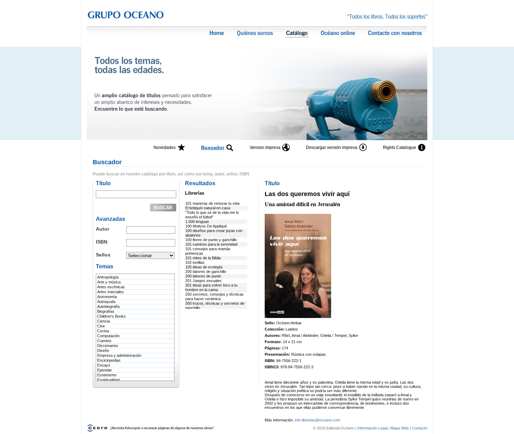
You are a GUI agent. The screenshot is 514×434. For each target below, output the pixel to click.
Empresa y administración (119, 355)
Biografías (105, 311)
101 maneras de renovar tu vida (212, 203)
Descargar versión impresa (331, 147)
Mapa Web (400, 428)
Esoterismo (106, 375)
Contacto (419, 428)
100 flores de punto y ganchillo (211, 240)
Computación (108, 336)
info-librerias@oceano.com (317, 420)
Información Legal (372, 428)
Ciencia (103, 321)
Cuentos (104, 341)
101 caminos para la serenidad (211, 244)
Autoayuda (106, 301)
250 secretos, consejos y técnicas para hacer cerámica (214, 296)
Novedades (165, 147)
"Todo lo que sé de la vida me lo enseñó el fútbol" (212, 214)
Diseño (103, 350)
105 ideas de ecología (203, 267)
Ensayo (103, 365)
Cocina (103, 331)
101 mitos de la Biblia (203, 258)
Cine (101, 326)
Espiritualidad (108, 380)
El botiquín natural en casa (207, 208)
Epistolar (104, 370)
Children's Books (111, 316)
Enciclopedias (109, 360)
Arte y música (109, 282)
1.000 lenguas (197, 221)
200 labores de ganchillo (205, 271)
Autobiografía (108, 306)
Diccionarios (107, 345)
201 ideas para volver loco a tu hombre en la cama (211, 287)
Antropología (108, 277)
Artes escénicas (111, 287)
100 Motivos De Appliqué (206, 226)
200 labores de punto (203, 276)
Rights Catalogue (399, 147)
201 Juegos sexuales (203, 281)
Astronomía (107, 297)
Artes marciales (110, 292)
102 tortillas (195, 262)
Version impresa (265, 147)
